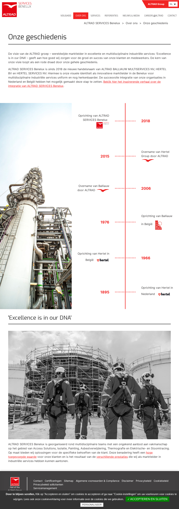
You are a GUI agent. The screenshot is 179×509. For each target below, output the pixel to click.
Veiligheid (65, 15)
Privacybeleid (143, 480)
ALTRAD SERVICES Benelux (102, 23)
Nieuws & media (131, 15)
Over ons (81, 15)
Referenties (111, 15)
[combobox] (173, 4)
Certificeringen (53, 480)
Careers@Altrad (153, 15)
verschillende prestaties (112, 456)
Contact (172, 15)
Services (95, 15)
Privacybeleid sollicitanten (48, 484)
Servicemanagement (45, 488)
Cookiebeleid (161, 480)
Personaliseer (92, 504)
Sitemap (68, 480)
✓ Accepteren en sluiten (147, 499)
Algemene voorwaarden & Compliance (97, 480)
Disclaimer (127, 480)
